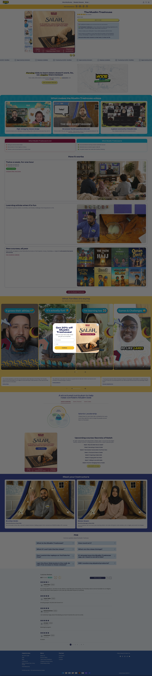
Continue (64, 348)
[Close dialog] (98, 325)
